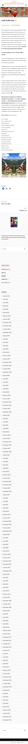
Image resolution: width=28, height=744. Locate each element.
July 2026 (5, 299)
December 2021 (7, 481)
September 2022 (7, 451)
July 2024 (5, 379)
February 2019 (7, 594)
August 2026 (6, 296)
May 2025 (5, 345)
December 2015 (7, 716)
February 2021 (7, 514)
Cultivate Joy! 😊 (5, 269)
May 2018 (5, 620)
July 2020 (5, 537)
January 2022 (6, 478)
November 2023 (7, 405)
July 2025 (5, 339)
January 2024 (6, 398)
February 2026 (7, 316)
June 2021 (5, 501)
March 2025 (6, 352)
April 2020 (5, 547)
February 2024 (7, 395)
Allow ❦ (3, 272)
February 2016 (7, 710)
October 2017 (6, 643)
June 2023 (5, 422)
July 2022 (5, 458)
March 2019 (6, 590)
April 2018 (5, 624)
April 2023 (5, 428)
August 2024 (6, 375)
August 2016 (6, 690)
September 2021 (7, 491)
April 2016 (5, 703)
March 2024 (6, 392)
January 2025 (6, 359)
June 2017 (5, 657)
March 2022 (6, 471)
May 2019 (5, 584)
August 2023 (6, 415)
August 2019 (6, 574)
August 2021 (6, 494)
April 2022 (5, 468)
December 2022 (7, 441)
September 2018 (7, 607)
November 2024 (7, 365)
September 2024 (7, 372)
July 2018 (5, 614)
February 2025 (7, 355)
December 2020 (7, 521)
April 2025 (5, 349)
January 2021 (6, 518)
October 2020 (6, 528)
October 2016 (6, 683)
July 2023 (5, 418)
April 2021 (5, 508)
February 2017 (7, 670)
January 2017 (6, 673)
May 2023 (5, 425)
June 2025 (5, 342)
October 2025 (6, 329)
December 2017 (7, 637)
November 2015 (7, 720)
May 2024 (5, 385)
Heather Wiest (16, 25)
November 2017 (7, 640)
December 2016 (7, 677)
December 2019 (7, 561)
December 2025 (7, 322)
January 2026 (6, 319)
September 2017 (7, 647)
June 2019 (5, 581)
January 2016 (6, 713)
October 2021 (6, 488)
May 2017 (5, 660)
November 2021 (7, 484)
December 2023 (7, 402)
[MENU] (2, 5)
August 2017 (6, 650)
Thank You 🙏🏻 (5, 279)
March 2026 (6, 312)
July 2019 (5, 577)
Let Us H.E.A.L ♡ (5, 282)
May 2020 (5, 544)
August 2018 (6, 610)
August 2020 (6, 534)
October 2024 (6, 369)
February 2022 (7, 475)
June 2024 (5, 382)
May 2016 (5, 700)
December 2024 (7, 362)
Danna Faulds (13, 115)
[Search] (24, 5)
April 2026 (5, 309)
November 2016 (7, 680)
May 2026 (5, 306)
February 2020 (7, 554)
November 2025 (7, 325)
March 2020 (6, 551)
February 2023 (7, 435)
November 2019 (7, 564)
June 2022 (5, 461)
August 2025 (6, 335)
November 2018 (7, 600)
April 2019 (5, 587)
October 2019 (6, 567)
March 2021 (6, 511)
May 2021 (5, 504)
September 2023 (7, 412)
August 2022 (6, 455)
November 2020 (7, 524)
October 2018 (6, 604)
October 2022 (6, 448)
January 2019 (6, 597)
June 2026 (5, 302)
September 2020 (7, 531)
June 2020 (5, 541)
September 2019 (7, 571)
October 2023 (6, 408)
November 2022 (7, 445)
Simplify (3, 276)
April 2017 (5, 663)
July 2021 (5, 498)
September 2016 (7, 687)
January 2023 (6, 438)
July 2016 (5, 693)
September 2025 (7, 332)
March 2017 (6, 667)
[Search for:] (14, 249)
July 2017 (5, 653)
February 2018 (7, 630)
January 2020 (6, 557)
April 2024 (5, 388)
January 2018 (6, 634)
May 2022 (5, 465)
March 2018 (6, 627)
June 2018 (5, 617)
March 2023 (6, 432)
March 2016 (6, 706)
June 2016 (5, 696)
